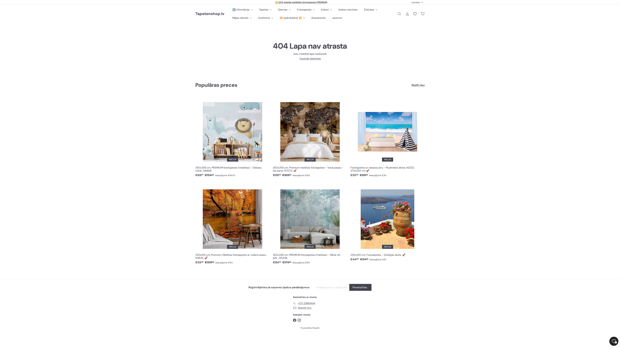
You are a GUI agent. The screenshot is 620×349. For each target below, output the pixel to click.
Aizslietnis (264, 18)
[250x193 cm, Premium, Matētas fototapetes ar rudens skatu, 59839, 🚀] (232, 225)
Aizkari (325, 9)
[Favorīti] (414, 14)
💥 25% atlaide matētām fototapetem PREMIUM (301, 2)
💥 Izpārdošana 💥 (290, 18)
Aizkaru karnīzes (347, 9)
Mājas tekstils (240, 18)
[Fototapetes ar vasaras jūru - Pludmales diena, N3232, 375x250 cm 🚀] (387, 137)
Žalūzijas (369, 9)
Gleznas (283, 9)
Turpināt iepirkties (310, 58)
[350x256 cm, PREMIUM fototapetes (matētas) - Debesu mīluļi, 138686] (232, 137)
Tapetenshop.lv (209, 13)
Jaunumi (337, 18)
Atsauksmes (318, 18)
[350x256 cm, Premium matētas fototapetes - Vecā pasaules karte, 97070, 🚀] (310, 137)
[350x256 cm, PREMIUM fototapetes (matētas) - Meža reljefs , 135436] (310, 225)
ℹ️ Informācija (241, 9)
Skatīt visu (418, 85)
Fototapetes (304, 9)
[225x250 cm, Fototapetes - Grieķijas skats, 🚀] (387, 223)
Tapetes (264, 9)
